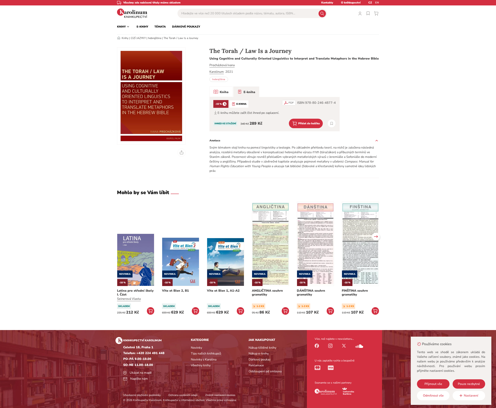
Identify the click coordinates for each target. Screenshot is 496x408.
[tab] (220, 91)
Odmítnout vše (433, 395)
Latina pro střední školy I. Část (135, 292)
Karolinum (216, 72)
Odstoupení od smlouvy (265, 371)
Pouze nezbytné (469, 384)
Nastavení (471, 395)
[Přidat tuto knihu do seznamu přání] (331, 123)
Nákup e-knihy (259, 353)
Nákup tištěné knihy (262, 348)
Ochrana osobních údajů (182, 395)
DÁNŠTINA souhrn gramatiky (311, 292)
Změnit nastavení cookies (220, 395)
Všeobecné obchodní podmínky (142, 395)
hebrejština (154, 38)
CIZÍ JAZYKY (138, 38)
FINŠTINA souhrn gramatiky (355, 292)
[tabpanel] (274, 114)
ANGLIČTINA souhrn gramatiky (267, 292)
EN (377, 2)
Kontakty (327, 2)
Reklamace (256, 365)
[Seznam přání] (368, 13)
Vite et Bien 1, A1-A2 (223, 291)
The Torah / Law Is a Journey (181, 38)
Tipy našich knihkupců (206, 353)
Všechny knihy (201, 365)
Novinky (196, 348)
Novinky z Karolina (203, 359)
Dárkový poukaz (259, 359)
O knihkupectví (351, 2)
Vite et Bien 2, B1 (175, 291)
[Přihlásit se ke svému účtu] (360, 13)
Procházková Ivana (222, 65)
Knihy (125, 38)
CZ (370, 2)
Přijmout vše (433, 384)
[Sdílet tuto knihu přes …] (181, 153)
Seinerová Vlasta (129, 299)
